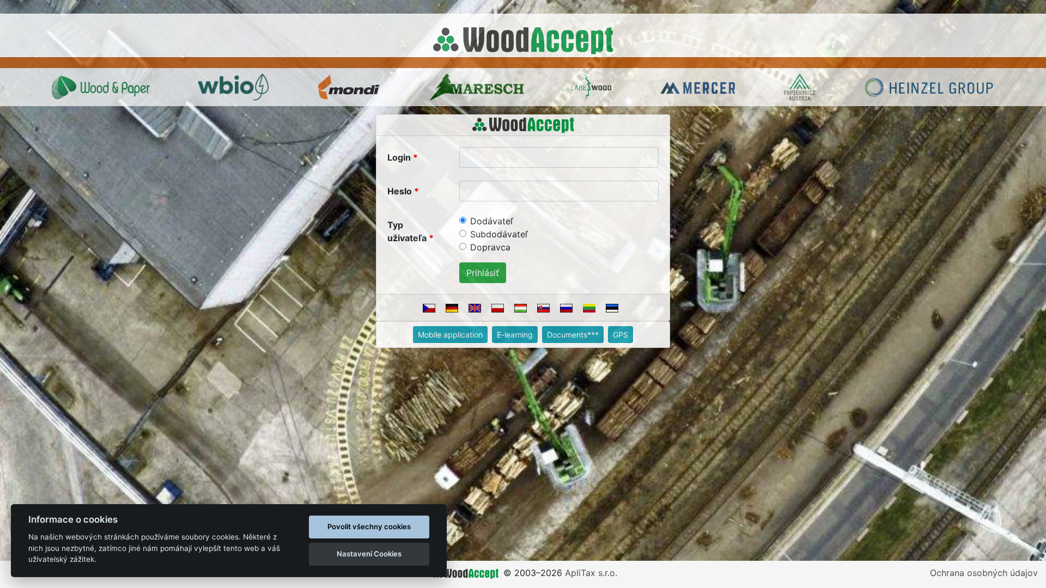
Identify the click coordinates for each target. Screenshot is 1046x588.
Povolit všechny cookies (369, 526)
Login (399, 157)
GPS (620, 334)
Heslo (399, 191)
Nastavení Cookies (369, 553)
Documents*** (573, 334)
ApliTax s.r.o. (591, 572)
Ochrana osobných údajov (984, 572)
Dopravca (490, 247)
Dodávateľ (491, 221)
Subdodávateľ (499, 234)
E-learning (515, 334)
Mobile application (450, 334)
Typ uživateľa (407, 231)
